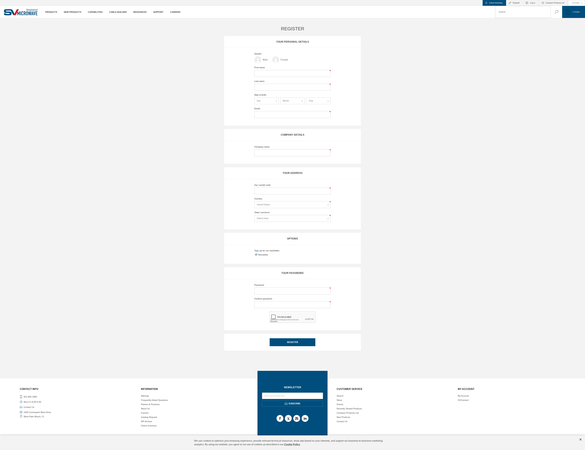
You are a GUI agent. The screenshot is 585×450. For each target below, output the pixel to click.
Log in (532, 3)
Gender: (258, 54)
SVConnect (463, 400)
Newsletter (263, 254)
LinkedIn (305, 418)
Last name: (259, 81)
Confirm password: (263, 299)
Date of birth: (260, 95)
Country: (258, 199)
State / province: (262, 212)
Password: (259, 285)
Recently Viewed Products (349, 408)
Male (265, 59)
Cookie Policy (292, 444)
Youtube (296, 418)
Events (340, 404)
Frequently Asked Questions (154, 400)
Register (516, 3)
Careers (145, 413)
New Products (343, 417)
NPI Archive (146, 421)
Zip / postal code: (262, 185)
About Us (145, 408)
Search (553, 12)
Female (284, 59)
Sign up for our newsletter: (267, 251)
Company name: (262, 147)
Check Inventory (496, 3)
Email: (257, 108)
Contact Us (342, 421)
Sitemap (145, 396)
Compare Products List (554, 3)
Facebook (280, 418)
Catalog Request (149, 417)
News (339, 400)
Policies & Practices (150, 404)
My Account (463, 396)
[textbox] (523, 12)
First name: (259, 67)
